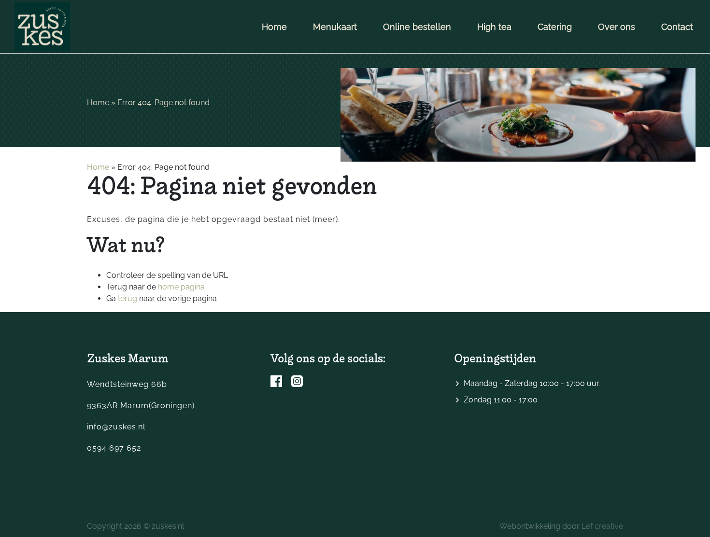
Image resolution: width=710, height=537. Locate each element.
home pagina (181, 286)
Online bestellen (417, 27)
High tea (494, 27)
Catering (555, 27)
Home (274, 27)
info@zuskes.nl (116, 426)
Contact (677, 27)
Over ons (616, 27)
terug (127, 298)
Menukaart (335, 27)
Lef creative (602, 526)
